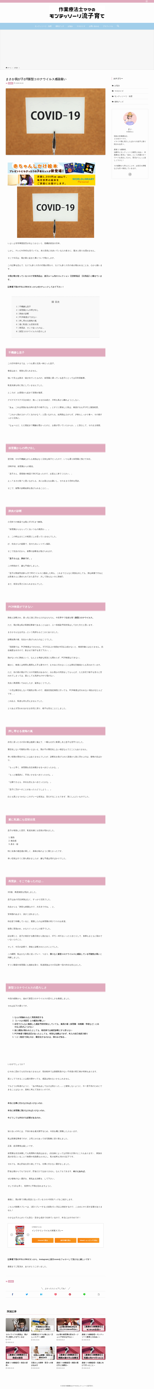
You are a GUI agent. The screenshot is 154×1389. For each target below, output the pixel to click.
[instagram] (146, 1)
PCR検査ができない (28, 317)
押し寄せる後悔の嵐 (28, 321)
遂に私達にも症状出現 (28, 324)
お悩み (11, 83)
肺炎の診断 (24, 314)
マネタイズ (118, 91)
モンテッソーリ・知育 (123, 96)
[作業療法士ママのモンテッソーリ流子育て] (77, 13)
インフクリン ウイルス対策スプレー (47, 1231)
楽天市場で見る (66, 1240)
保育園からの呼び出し (28, 310)
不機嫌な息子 (25, 307)
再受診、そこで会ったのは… (31, 328)
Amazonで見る (43, 1240)
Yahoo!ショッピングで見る (88, 1240)
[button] (118, 26)
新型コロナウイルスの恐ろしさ (32, 331)
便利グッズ (118, 102)
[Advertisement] (77, 49)
